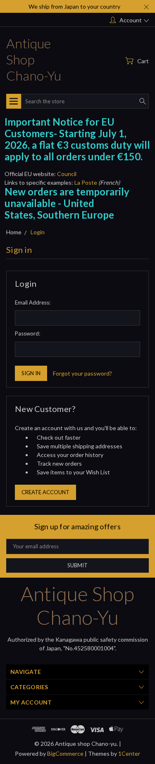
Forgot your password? (82, 373)
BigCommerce (65, 753)
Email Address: (32, 302)
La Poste (85, 182)
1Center (129, 753)
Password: (27, 333)
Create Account (45, 492)
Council (66, 173)
